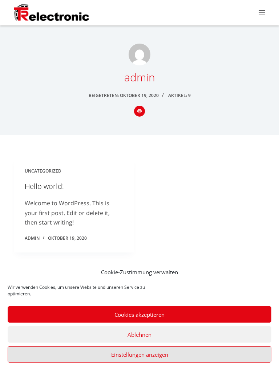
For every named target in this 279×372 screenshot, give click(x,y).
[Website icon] (139, 111)
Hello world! (44, 186)
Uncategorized (43, 171)
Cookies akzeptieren (139, 314)
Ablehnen (139, 334)
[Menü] (262, 12)
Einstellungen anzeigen (139, 354)
